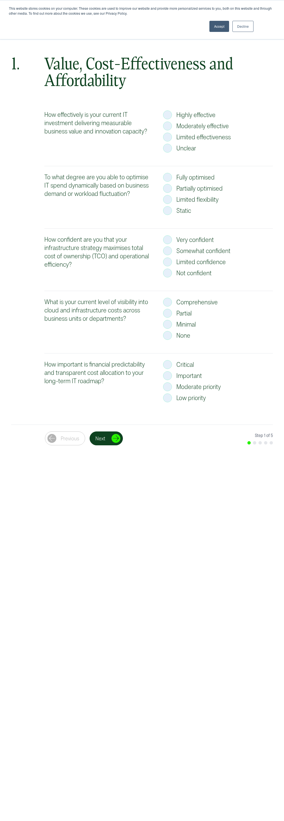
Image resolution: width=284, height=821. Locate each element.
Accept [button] (219, 26)
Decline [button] (243, 26)
